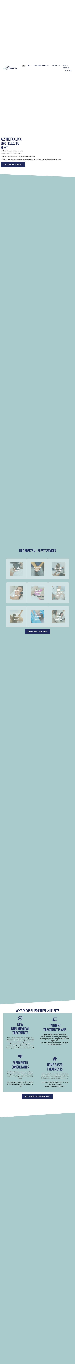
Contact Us (66, 68)
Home (23, 65)
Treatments (55, 65)
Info (29, 65)
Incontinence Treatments (41, 65)
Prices (64, 65)
